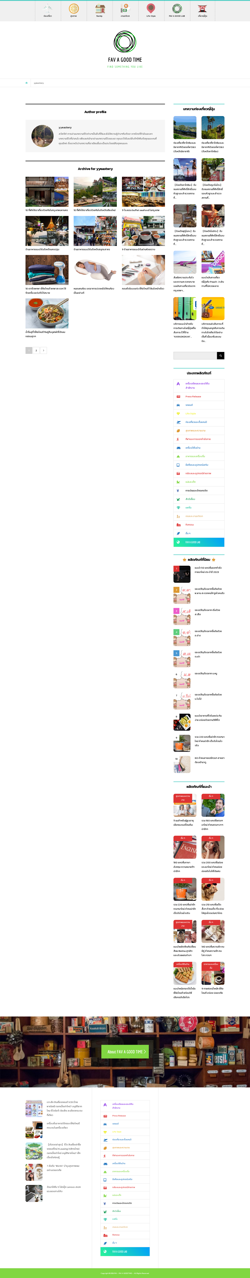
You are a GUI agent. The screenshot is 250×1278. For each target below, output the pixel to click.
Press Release (193, 396)
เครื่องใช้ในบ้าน (193, 448)
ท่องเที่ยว (48, 16)
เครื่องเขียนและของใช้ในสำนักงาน (197, 386)
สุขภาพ (73, 16)
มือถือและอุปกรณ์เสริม (197, 465)
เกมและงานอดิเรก (194, 516)
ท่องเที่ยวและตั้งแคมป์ (196, 422)
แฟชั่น (188, 507)
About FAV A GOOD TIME (125, 1051)
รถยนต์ (189, 405)
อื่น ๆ (188, 533)
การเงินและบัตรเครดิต (196, 490)
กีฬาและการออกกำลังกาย (198, 439)
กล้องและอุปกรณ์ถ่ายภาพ (198, 473)
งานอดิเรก (125, 16)
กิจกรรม (190, 525)
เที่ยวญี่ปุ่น (202, 16)
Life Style (151, 16)
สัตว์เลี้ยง (190, 499)
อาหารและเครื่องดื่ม (195, 456)
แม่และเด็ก (191, 482)
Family (99, 16)
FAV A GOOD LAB (177, 16)
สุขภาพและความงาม (195, 430)
